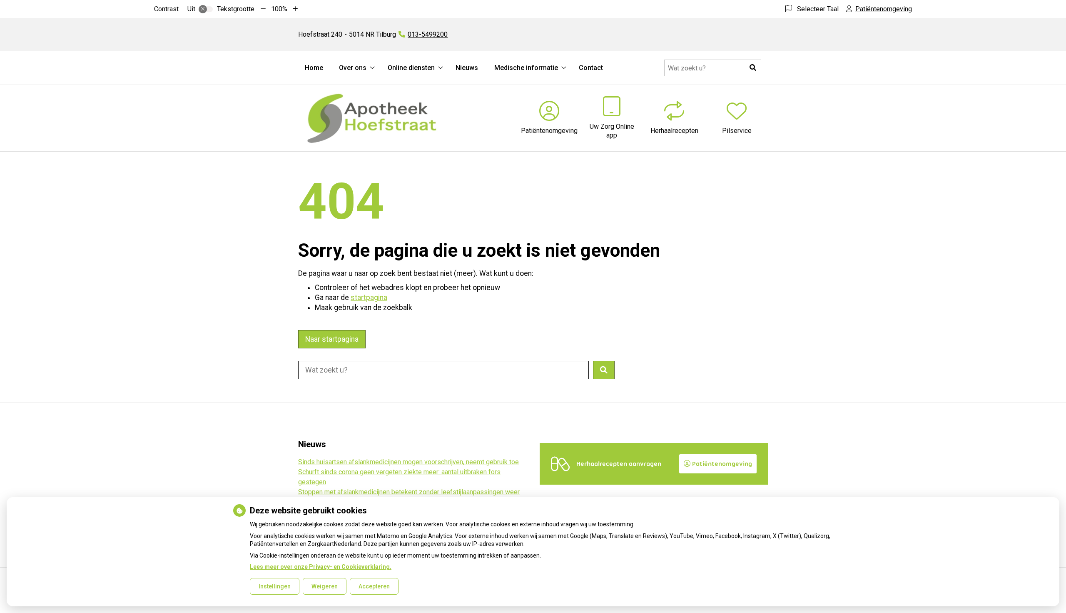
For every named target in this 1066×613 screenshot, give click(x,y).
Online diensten (411, 68)
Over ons (352, 68)
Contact (591, 68)
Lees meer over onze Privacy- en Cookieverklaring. (320, 566)
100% (279, 9)
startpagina (369, 297)
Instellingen (275, 586)
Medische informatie (526, 68)
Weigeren (324, 586)
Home (314, 68)
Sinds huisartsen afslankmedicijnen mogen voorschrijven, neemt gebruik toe (408, 462)
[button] (753, 68)
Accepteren (374, 586)
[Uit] (206, 9)
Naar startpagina (332, 339)
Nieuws (467, 68)
